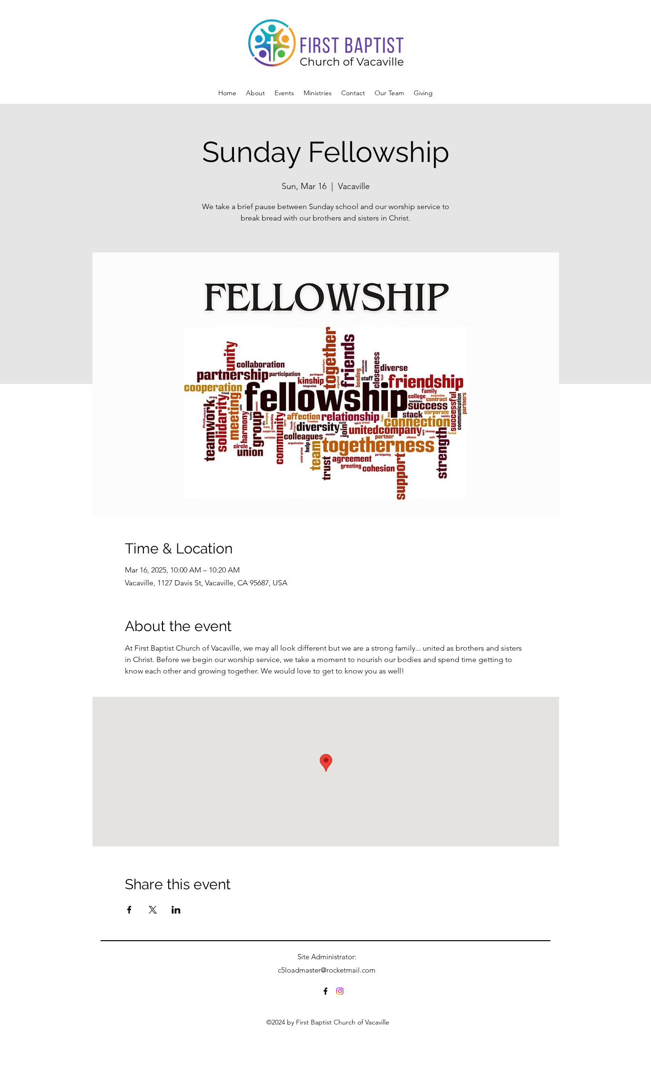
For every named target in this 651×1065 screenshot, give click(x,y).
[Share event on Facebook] (129, 910)
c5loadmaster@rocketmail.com (327, 970)
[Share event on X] (152, 910)
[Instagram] (340, 991)
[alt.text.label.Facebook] (325, 991)
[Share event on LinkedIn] (176, 910)
